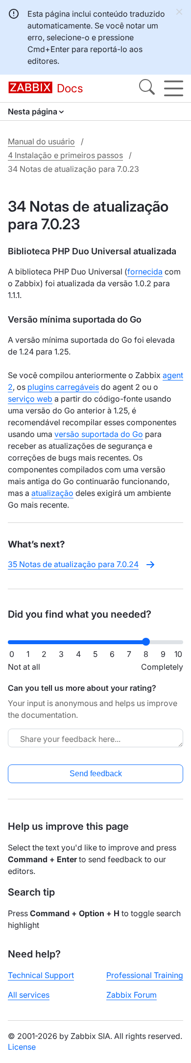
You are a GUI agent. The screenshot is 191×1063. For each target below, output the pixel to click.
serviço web (30, 399)
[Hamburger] (173, 88)
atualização (52, 493)
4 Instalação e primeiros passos (65, 155)
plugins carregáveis (63, 387)
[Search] (147, 88)
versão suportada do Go (98, 434)
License (22, 1047)
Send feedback (96, 773)
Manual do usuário (41, 141)
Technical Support (41, 975)
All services (28, 995)
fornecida (145, 271)
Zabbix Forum (131, 995)
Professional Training (144, 975)
